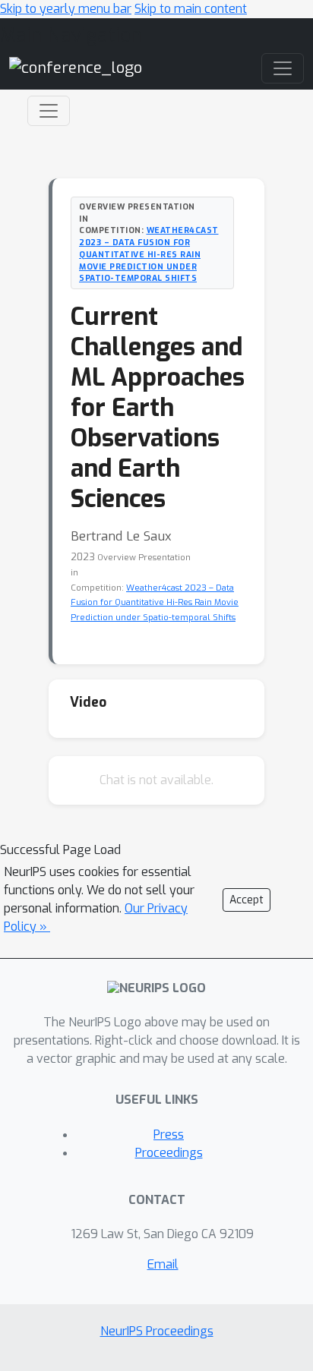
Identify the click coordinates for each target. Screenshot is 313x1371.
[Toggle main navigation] (282, 68)
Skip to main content (190, 9)
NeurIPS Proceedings (156, 1331)
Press (168, 1134)
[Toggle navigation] (48, 111)
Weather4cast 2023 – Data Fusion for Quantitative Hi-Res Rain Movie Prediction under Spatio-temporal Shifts (149, 254)
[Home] (75, 68)
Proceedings (169, 1153)
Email (163, 1264)
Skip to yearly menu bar (65, 9)
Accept (246, 900)
